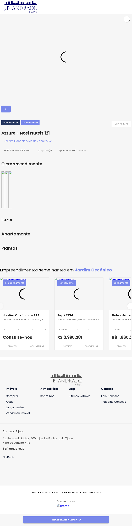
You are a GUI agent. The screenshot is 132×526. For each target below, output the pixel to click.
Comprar (12, 396)
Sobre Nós (47, 396)
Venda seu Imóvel (18, 413)
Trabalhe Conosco (113, 402)
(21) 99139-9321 (14, 449)
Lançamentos (15, 407)
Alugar (10, 402)
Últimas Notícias (79, 396)
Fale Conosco (110, 396)
